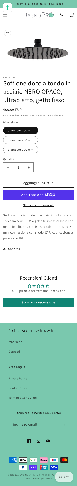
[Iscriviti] (63, 425)
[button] (5, 14)
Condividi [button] (14, 249)
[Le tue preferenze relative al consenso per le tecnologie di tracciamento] (7, 7)
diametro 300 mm (21, 149)
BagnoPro (19, 475)
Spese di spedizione (31, 115)
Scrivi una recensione (38, 302)
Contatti (14, 351)
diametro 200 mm (21, 130)
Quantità (8, 159)
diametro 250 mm (21, 140)
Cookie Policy (18, 388)
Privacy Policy (18, 378)
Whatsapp (15, 342)
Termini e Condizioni (23, 397)
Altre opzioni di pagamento (38, 204)
